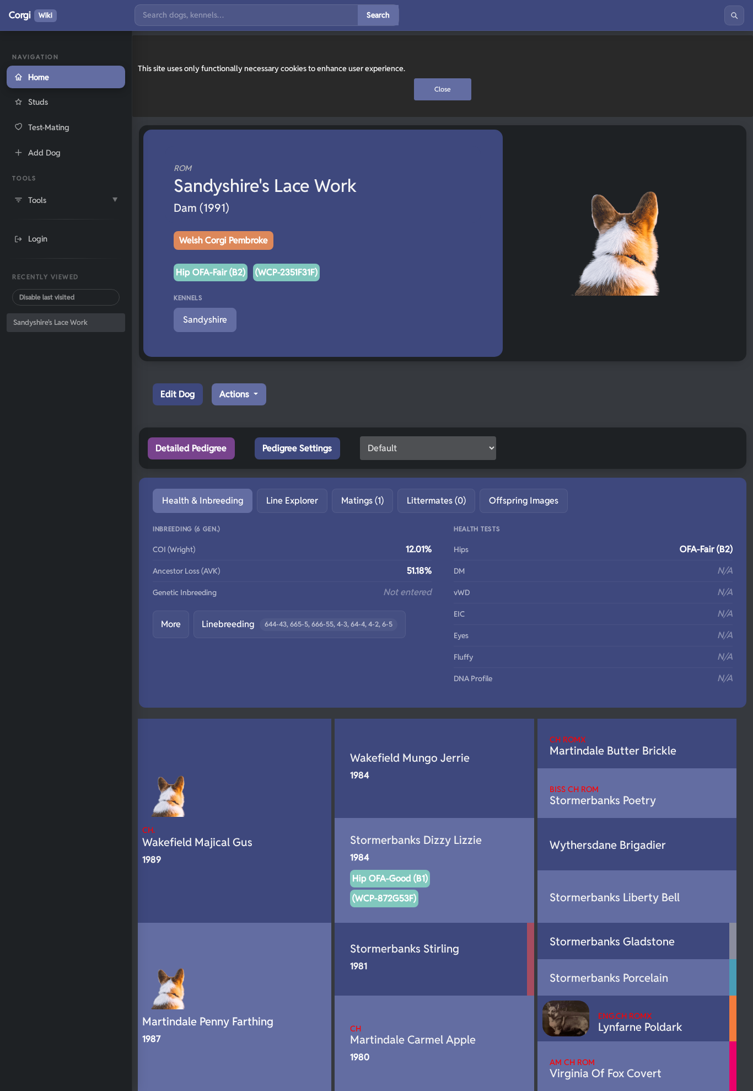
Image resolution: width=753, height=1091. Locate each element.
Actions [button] (235, 394)
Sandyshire (205, 319)
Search (378, 15)
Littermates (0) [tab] (436, 500)
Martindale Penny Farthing (207, 1021)
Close (442, 89)
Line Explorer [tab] (292, 500)
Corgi (30, 15)
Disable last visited (46, 297)
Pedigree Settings (297, 448)
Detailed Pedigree (191, 448)
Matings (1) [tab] (362, 500)
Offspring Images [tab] (523, 500)
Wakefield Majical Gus (197, 837)
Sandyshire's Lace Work (50, 322)
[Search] (734, 15)
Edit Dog (177, 394)
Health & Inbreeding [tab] (202, 500)
